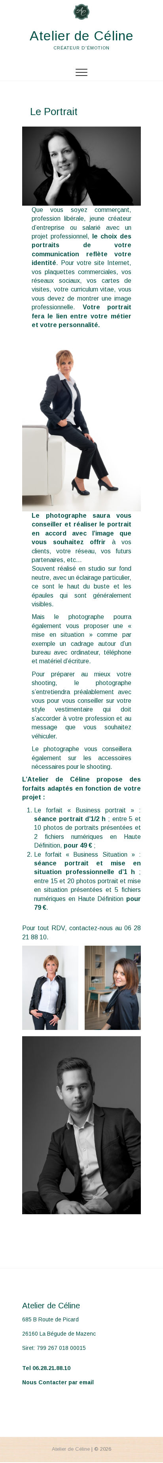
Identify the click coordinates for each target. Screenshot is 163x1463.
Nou (27, 1382)
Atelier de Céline (82, 35)
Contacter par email (65, 1382)
